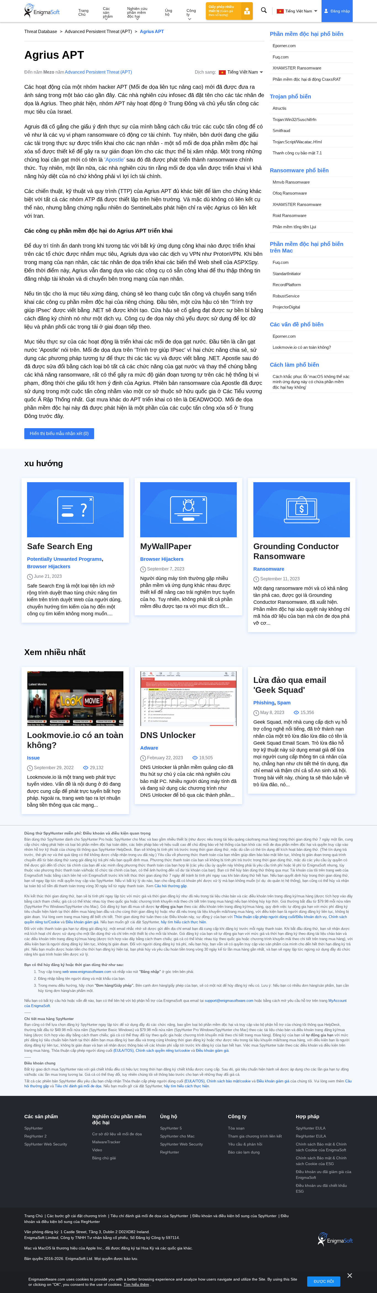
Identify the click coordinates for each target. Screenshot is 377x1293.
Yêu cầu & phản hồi (245, 1144)
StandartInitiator (287, 273)
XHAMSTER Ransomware (297, 68)
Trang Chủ (83, 12)
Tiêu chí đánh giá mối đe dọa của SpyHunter (149, 1216)
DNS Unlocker (168, 735)
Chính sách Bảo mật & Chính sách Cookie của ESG (321, 1161)
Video (97, 1150)
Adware (149, 748)
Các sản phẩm (108, 12)
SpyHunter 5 (171, 1128)
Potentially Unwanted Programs (64, 559)
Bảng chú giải (104, 1158)
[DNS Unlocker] (188, 698)
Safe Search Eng (59, 546)
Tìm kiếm (264, 10)
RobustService (286, 296)
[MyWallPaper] (188, 509)
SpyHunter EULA (310, 1128)
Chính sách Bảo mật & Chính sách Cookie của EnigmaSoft (321, 1147)
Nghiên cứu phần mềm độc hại (137, 12)
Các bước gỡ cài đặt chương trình (77, 1216)
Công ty (191, 12)
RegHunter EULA (311, 1136)
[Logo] (42, 11)
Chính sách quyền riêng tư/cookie (163, 1051)
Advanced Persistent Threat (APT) (98, 31)
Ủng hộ (168, 12)
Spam (284, 702)
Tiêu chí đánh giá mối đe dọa (78, 1086)
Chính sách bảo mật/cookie (229, 1081)
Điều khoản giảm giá (82, 922)
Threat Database (40, 31)
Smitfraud (281, 130)
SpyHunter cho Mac (177, 1136)
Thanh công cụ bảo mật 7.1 (297, 153)
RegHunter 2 (35, 1136)
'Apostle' (114, 160)
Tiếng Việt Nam (298, 11)
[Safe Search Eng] (75, 509)
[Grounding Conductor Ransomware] (301, 509)
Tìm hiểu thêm (136, 1284)
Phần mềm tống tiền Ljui (294, 226)
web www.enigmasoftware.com (86, 972)
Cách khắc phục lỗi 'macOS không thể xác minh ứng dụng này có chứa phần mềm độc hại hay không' (311, 382)
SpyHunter (33, 1128)
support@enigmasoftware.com (229, 1001)
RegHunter (169, 1152)
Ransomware (268, 569)
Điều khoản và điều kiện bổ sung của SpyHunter (235, 1216)
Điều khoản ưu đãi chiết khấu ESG (321, 1188)
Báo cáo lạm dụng (244, 1152)
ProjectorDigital (286, 307)
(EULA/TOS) (123, 1051)
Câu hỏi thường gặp (171, 886)
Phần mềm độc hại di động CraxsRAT (307, 79)
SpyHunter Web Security (45, 1144)
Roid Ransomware (289, 215)
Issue (33, 758)
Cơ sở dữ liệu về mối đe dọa (117, 1134)
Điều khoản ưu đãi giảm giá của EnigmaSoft (323, 1174)
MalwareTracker (106, 1142)
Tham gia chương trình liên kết (255, 1136)
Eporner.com (284, 45)
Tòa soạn (236, 1128)
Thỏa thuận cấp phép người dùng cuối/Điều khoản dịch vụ (280, 917)
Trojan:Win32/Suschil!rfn (294, 119)
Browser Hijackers (48, 566)
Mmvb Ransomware (291, 182)
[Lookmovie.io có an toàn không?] (75, 698)
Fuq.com (281, 57)
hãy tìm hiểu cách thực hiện (183, 922)
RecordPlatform (287, 284)
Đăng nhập (340, 11)
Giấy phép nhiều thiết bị (221, 11)
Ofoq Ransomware (290, 193)
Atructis (279, 108)
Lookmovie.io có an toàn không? (302, 347)
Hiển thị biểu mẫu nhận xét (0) (59, 433)
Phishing (263, 702)
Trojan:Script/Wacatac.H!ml (297, 142)
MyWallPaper (166, 546)
